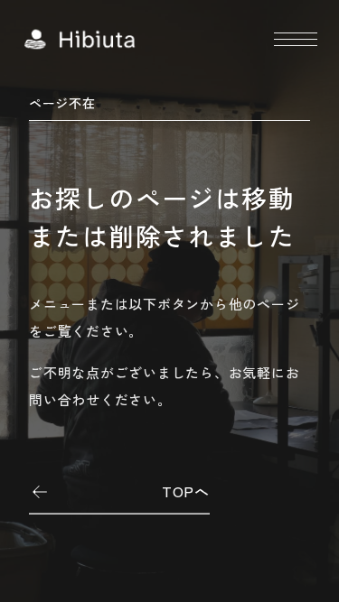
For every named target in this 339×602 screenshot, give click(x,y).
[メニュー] (295, 39)
